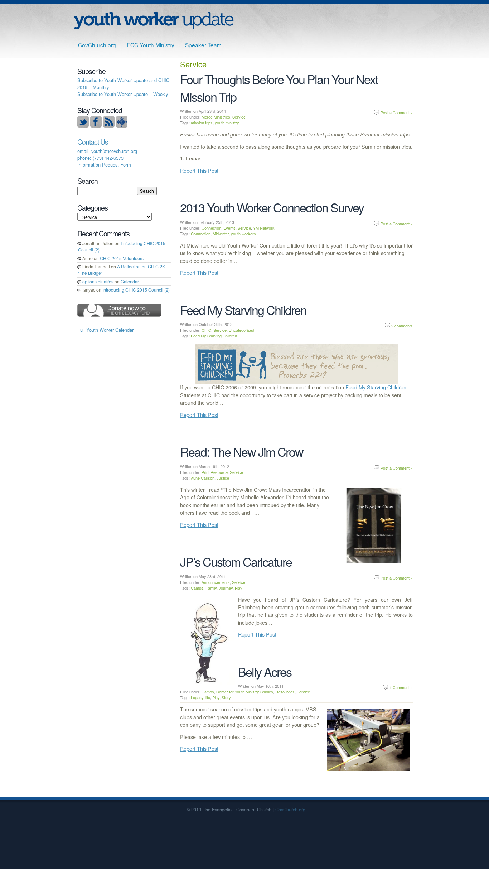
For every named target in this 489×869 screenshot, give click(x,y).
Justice (223, 478)
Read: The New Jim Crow (241, 451)
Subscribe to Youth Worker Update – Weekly (122, 94)
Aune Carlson (202, 478)
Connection (211, 228)
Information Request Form (104, 164)
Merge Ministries (216, 117)
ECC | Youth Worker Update (154, 20)
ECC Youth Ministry (150, 45)
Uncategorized (241, 330)
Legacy (197, 697)
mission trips (202, 122)
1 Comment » (401, 687)
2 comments (402, 325)
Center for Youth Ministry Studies (244, 692)
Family (211, 588)
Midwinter (221, 233)
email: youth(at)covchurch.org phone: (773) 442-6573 (107, 154)
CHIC (206, 330)
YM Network (264, 228)
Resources (285, 692)
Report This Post (199, 170)
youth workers (243, 233)
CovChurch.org (97, 45)
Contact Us (92, 142)
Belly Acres (264, 671)
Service (239, 117)
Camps (197, 588)
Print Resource (215, 472)
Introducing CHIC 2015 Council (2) (136, 290)
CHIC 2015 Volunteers (122, 258)
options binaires (97, 281)
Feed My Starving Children (243, 309)
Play (238, 588)
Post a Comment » (397, 112)
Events (229, 228)
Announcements (216, 582)
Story (226, 697)
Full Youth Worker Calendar (105, 329)
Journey (226, 588)
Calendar (130, 281)
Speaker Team (203, 45)
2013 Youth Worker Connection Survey (272, 207)
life (207, 697)
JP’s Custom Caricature (236, 561)
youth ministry (227, 122)
